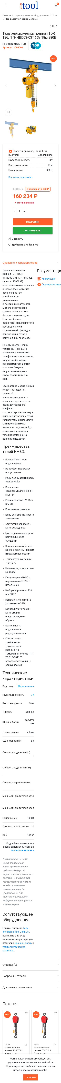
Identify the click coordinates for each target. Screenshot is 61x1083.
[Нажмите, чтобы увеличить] (8, 112)
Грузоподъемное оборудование (32, 15)
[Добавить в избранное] (26, 1013)
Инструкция (48, 278)
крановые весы (23, 943)
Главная (7, 15)
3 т (32, 694)
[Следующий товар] (56, 26)
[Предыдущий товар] (50, 26)
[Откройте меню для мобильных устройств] (4, 5)
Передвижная (26, 686)
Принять (31, 1077)
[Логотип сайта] (30, 5)
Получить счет (33, 230)
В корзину (32, 222)
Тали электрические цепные (22, 19)
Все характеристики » (20, 177)
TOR (23, 44)
